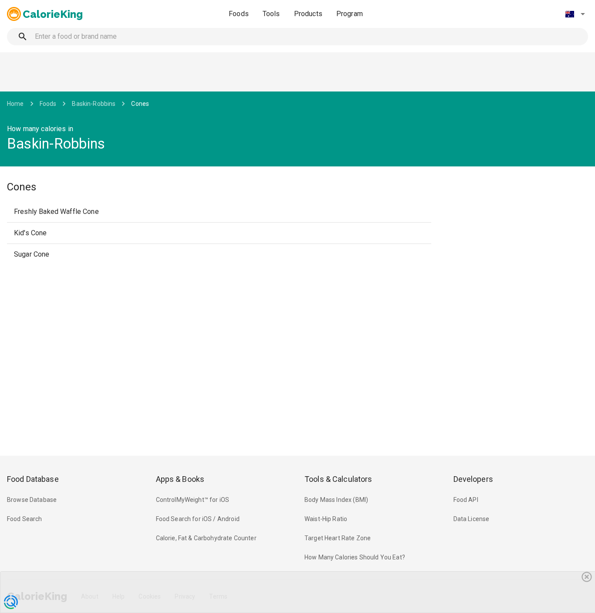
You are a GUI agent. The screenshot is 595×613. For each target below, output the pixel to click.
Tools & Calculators (338, 479)
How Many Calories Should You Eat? (354, 557)
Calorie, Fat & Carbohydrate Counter (206, 538)
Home (15, 103)
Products (308, 14)
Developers (473, 479)
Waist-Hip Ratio (325, 518)
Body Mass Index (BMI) (336, 499)
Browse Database (32, 499)
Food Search (24, 518)
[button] (575, 14)
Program (349, 14)
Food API (465, 499)
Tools (271, 14)
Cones (140, 103)
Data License (471, 518)
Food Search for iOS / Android (198, 518)
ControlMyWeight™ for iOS (193, 499)
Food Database (33, 479)
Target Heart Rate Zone (337, 538)
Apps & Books (180, 479)
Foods (239, 14)
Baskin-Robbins (93, 103)
